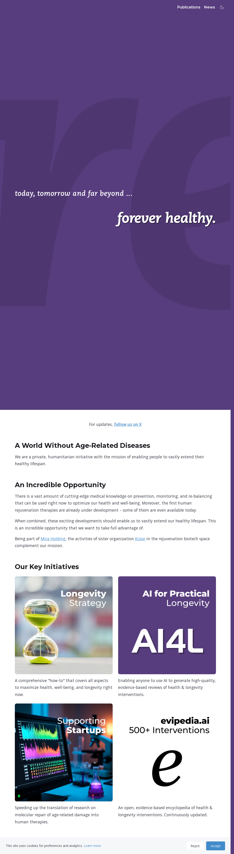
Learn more (92, 845)
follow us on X (128, 424)
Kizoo (140, 538)
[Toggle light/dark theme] (222, 7)
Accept (215, 846)
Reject (195, 846)
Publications (188, 7)
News (209, 7)
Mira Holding (53, 538)
